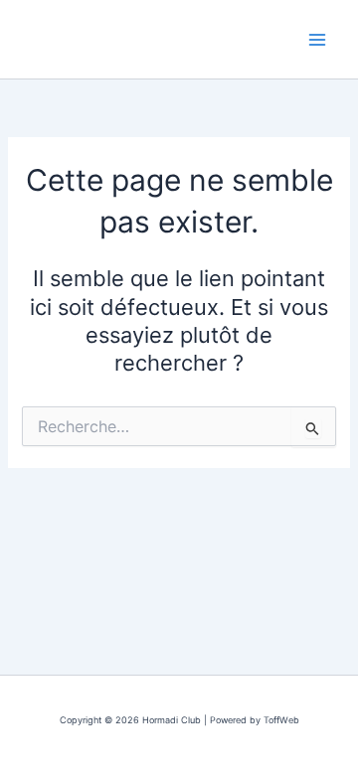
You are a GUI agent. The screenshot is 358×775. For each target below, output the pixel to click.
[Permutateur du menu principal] (317, 40)
